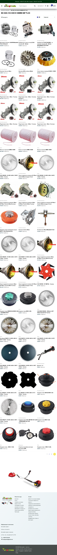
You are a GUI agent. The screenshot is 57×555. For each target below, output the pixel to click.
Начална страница (5, 10)
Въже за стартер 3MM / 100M (44, 149)
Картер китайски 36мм (24, 229)
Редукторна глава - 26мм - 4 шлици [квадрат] (27, 97)
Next (54, 454)
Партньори (17, 511)
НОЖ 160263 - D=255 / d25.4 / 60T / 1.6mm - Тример (9, 366)
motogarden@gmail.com (8, 539)
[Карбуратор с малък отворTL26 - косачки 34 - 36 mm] (28, 29)
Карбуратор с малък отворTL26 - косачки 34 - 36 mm (27, 43)
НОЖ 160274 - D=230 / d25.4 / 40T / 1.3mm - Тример (46, 339)
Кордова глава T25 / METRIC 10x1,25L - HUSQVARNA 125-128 (28, 420)
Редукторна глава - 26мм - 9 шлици (8, 124)
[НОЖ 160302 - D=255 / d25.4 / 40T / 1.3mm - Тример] (9, 244)
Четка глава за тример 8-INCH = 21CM (46, 71)
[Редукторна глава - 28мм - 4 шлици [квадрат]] (46, 84)
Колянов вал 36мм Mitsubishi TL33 (45, 229)
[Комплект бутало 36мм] (9, 58)
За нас (16, 500)
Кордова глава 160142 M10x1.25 (45, 392)
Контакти (16, 498)
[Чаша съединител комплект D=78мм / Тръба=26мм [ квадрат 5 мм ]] (28, 162)
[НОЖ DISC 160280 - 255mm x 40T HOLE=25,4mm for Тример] (46, 298)
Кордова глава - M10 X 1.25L (7, 447)
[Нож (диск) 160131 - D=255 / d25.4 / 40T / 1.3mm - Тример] (9, 325)
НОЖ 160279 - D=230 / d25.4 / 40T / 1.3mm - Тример (27, 339)
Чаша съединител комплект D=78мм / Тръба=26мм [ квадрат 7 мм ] (28, 284)
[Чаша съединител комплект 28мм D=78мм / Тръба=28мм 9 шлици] (9, 189)
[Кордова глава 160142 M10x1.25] (46, 379)
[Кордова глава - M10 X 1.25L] (9, 434)
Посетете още (18, 496)
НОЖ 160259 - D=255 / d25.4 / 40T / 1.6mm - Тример (27, 366)
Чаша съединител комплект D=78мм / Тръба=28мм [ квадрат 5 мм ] (46, 203)
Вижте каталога (2, 6)
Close (55, 1)
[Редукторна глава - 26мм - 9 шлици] (9, 111)
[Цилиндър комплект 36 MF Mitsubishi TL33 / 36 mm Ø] (9, 29)
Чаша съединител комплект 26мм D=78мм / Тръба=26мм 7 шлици (8, 284)
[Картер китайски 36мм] (28, 217)
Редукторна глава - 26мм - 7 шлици (8, 96)
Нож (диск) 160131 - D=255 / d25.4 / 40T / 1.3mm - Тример (8, 339)
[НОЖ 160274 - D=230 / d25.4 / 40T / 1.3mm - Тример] (46, 325)
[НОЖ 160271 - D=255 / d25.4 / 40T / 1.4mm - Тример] (9, 407)
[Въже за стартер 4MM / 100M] (28, 137)
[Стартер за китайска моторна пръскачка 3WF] (28, 434)
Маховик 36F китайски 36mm (26, 71)
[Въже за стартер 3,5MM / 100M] (9, 137)
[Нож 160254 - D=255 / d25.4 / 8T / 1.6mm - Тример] (9, 379)
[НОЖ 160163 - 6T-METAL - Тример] (46, 271)
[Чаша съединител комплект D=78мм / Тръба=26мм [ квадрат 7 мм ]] (28, 271)
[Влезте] (48, 5)
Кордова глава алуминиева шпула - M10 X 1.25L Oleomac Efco (9, 230)
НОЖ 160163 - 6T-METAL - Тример (45, 284)
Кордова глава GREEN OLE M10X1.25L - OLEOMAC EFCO (9, 312)
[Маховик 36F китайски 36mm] (28, 58)
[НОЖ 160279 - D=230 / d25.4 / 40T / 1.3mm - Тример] (28, 325)
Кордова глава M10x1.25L (25, 311)
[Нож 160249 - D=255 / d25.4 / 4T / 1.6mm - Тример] (28, 379)
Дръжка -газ (40, 365)
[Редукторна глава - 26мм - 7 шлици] (9, 84)
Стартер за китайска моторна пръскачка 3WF (26, 447)
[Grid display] (37, 17)
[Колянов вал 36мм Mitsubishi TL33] (46, 217)
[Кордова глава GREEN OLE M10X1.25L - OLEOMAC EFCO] (9, 298)
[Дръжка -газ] (46, 352)
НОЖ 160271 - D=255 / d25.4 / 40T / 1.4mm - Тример (8, 420)
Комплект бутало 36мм (5, 71)
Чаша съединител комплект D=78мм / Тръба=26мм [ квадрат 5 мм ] (28, 176)
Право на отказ (18, 503)
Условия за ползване (19, 502)
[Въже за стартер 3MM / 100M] (46, 137)
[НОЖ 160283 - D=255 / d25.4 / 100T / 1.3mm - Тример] (9, 162)
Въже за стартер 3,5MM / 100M (7, 149)
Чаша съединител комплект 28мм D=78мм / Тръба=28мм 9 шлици (8, 203)
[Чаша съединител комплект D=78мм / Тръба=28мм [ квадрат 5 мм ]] (46, 189)
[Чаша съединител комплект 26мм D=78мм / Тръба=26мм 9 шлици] (46, 244)
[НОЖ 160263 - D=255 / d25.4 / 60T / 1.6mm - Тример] (9, 352)
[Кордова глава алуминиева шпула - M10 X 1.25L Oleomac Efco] (9, 217)
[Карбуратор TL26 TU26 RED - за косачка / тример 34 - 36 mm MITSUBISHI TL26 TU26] (46, 29)
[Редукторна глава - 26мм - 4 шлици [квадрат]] (28, 84)
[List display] (39, 17)
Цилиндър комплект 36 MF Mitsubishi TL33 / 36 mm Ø (9, 43)
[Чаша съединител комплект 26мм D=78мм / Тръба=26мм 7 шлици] (9, 271)
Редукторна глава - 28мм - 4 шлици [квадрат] (46, 97)
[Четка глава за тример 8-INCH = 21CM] (46, 58)
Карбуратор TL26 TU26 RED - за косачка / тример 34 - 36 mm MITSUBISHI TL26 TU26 (45, 44)
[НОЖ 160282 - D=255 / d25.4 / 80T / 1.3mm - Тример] (46, 162)
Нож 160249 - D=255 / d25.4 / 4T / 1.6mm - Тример (27, 393)
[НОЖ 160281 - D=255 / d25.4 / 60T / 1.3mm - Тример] (28, 244)
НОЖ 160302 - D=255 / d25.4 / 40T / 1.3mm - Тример (9, 257)
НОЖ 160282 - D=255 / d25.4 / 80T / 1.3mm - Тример (46, 176)
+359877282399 (6, 537)
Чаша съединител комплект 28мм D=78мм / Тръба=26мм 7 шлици (27, 203)
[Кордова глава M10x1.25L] (28, 298)
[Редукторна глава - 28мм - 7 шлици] (28, 111)
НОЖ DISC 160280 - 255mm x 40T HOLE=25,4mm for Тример (45, 312)
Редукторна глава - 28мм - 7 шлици (27, 124)
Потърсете (35, 6)
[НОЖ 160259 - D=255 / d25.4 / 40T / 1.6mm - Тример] (28, 352)
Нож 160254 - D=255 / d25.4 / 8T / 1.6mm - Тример (8, 393)
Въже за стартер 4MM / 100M (26, 149)
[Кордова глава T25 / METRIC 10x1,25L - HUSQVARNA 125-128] (28, 407)
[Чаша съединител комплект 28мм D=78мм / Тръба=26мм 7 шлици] (28, 189)
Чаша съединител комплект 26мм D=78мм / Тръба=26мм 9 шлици (45, 257)
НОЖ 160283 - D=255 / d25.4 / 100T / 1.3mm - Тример (9, 176)
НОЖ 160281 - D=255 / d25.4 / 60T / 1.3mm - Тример (27, 257)
